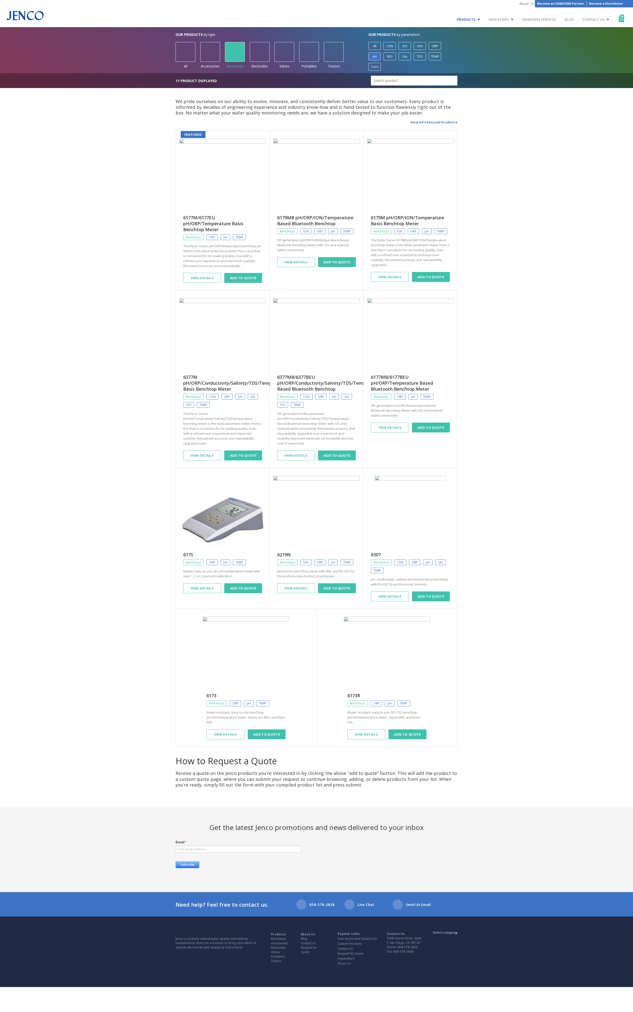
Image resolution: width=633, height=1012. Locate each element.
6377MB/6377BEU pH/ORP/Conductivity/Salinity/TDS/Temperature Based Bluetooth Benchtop (329, 383)
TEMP (435, 56)
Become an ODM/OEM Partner (560, 3)
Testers (334, 66)
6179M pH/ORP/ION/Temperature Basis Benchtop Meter (407, 220)
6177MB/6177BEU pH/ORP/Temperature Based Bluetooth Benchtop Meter (402, 383)
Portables (309, 66)
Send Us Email (418, 904)
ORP (435, 46)
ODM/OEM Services (539, 19)
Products (466, 19)
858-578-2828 (322, 904)
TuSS (375, 67)
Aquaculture (346, 958)
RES (390, 56)
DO (405, 46)
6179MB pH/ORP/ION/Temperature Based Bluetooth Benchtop (315, 220)
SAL (404, 56)
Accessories (210, 66)
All (185, 66)
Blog (569, 19)
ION (420, 46)
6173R (353, 695)
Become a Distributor (606, 3)
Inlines (284, 66)
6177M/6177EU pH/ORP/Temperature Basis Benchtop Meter (213, 223)
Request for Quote (309, 949)
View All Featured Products (433, 122)
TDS (420, 56)
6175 (188, 555)
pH (375, 56)
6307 (376, 555)
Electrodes (259, 66)
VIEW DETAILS (202, 588)
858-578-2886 (403, 951)
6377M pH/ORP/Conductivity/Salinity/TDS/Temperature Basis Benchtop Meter (235, 383)
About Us (526, 3)
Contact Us (594, 19)
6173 (211, 695)
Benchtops (235, 66)
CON (389, 46)
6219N (284, 555)
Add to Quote (243, 278)
